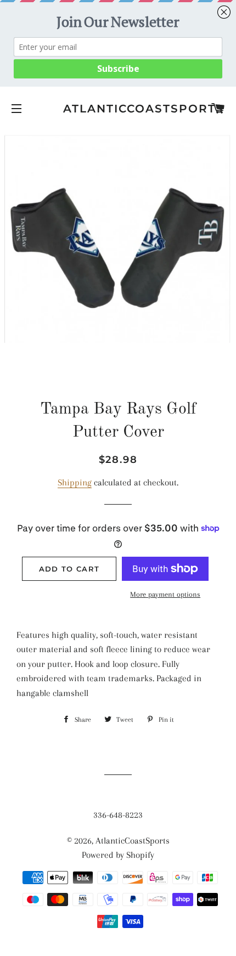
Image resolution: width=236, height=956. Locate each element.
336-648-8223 (118, 815)
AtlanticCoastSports (118, 108)
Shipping (75, 482)
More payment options (165, 594)
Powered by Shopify (118, 855)
